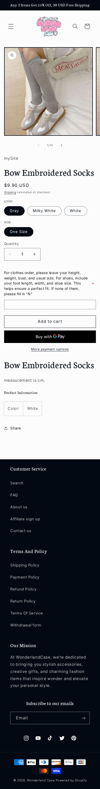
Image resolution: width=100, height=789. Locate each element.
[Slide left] (38, 145)
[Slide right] (61, 145)
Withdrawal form (25, 625)
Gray (14, 210)
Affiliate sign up (25, 519)
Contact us (20, 530)
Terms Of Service (26, 613)
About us (19, 507)
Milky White (44, 210)
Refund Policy (23, 589)
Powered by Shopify (71, 780)
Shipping (10, 192)
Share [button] (15, 428)
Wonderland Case (41, 780)
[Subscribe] (83, 718)
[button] (11, 26)
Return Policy (22, 601)
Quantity (11, 244)
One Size (19, 231)
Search (17, 483)
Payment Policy (24, 577)
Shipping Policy (24, 565)
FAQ (14, 495)
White (75, 210)
